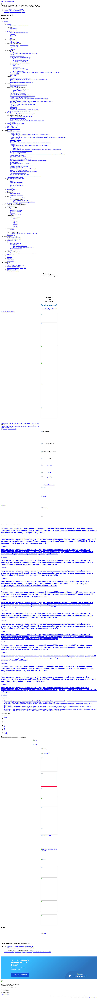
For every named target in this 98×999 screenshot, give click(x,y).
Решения (12, 219)
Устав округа (10, 263)
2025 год (15, 222)
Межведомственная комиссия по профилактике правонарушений (27, 120)
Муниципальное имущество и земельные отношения (24, 53)
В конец (6, 733)
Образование (13, 41)
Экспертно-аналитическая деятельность (23, 247)
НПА (14, 65)
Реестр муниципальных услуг (20, 200)
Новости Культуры (15, 80)
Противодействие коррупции (17, 185)
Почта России (13, 108)
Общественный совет (9, 254)
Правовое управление (15, 140)
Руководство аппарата (15, 214)
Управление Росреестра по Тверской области (21, 97)
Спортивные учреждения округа (18, 85)
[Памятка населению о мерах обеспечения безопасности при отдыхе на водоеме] (8, 429)
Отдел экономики (14, 141)
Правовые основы (11, 240)
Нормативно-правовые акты (17, 124)
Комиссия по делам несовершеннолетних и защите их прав (25, 175)
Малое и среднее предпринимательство (20, 57)
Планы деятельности (15, 243)
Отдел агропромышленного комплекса (20, 163)
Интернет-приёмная (15, 193)
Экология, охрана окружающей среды (20, 63)
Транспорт (12, 34)
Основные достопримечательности (19, 32)
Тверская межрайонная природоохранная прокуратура (24, 109)
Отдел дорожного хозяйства (17, 155)
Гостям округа (10, 31)
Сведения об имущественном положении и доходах (23, 233)
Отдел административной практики (19, 174)
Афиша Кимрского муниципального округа (21, 82)
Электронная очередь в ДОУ (17, 197)
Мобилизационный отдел (16, 167)
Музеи (11, 36)
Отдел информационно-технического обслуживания (23, 171)
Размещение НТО (14, 74)
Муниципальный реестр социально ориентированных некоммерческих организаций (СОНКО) (35, 72)
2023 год (15, 218)
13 (4, 729)
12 (4, 728)
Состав (8, 255)
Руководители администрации (15, 177)
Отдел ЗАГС (13, 144)
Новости (12, 181)
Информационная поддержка (20, 60)
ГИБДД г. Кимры (14, 105)
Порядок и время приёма (16, 195)
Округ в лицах (13, 28)
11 (4, 726)
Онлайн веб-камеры (12, 127)
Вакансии (12, 186)
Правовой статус (11, 206)
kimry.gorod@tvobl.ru (5, 994)
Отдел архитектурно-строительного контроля (22, 164)
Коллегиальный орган (18, 71)
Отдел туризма (14, 162)
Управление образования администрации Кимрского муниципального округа (30, 142)
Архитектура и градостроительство (19, 45)
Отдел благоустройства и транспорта (19, 152)
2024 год (15, 224)
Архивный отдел (14, 138)
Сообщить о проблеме (20, 974)
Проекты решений (14, 217)
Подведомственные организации (15, 178)
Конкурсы (15, 46)
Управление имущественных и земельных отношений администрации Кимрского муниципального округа (38, 137)
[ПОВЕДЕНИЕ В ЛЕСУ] (20, 426)
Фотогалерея (13, 30)
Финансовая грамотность (13, 129)
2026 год (15, 221)
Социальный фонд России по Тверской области (22, 96)
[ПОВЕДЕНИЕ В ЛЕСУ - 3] (7, 427)
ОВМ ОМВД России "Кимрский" (18, 100)
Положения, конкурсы (19, 146)
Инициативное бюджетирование (15, 123)
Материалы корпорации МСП (21, 69)
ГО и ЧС (9, 112)
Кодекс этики (10, 259)
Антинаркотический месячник (18, 119)
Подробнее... (4, 535)
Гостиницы (13, 35)
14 (4, 731)
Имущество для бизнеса (19, 68)
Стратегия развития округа (17, 56)
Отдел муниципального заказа (18, 156)
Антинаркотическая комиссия (17, 118)
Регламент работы (14, 230)
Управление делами (15, 133)
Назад (5, 717)
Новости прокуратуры (19, 90)
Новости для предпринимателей (21, 58)
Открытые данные (11, 189)
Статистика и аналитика (19, 61)
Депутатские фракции (15, 211)
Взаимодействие (11, 250)
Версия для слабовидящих (7, 1)
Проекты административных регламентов (24, 202)
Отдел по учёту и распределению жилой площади (23, 169)
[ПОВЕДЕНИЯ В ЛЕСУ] (20, 423)
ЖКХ (11, 47)
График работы (11, 191)
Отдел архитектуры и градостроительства (21, 158)
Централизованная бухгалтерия (18, 173)
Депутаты (12, 213)
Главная (6, 21)
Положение (10, 258)
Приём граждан (11, 235)
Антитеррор (13, 122)
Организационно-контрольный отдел (19, 170)
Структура (12, 208)
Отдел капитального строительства (19, 166)
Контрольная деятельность (20, 246)
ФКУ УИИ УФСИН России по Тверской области (22, 104)
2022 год (15, 226)
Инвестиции (13, 75)
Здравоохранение (14, 42)
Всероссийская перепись (16, 182)
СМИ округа (10, 126)
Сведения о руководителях (14, 239)
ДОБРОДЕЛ (89, 742)
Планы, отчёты (17, 148)
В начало (6, 715)
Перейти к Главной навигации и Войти (14, 10)
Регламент (9, 257)
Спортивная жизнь (15, 86)
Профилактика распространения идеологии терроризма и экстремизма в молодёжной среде (37, 149)
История (9, 24)
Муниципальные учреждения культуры (20, 78)
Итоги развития (14, 52)
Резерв (11, 188)
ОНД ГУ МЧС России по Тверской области (21, 102)
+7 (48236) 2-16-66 (49, 309)
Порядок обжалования (12, 270)
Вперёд (6, 732)
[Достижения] (7, 311)
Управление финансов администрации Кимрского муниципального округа (29, 134)
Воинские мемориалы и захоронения (19, 25)
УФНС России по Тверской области (19, 94)
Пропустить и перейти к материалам (13, 9)
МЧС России (13, 107)
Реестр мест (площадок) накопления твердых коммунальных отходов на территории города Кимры (39, 153)
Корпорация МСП (14, 64)
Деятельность (13, 244)
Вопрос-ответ (16, 67)
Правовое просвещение (19, 91)
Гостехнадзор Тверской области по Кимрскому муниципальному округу (29, 98)
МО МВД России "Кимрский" (18, 93)
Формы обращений (12, 269)
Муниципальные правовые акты (15, 265)
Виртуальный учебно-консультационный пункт (22, 113)
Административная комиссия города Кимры (21, 116)
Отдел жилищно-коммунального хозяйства (21, 151)
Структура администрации (14, 131)
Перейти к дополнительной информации (14, 12)
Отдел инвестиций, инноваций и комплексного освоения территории (28, 160)
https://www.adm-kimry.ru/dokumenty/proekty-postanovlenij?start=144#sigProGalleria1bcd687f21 (27, 952)
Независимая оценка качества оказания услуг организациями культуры (28, 79)
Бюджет (12, 54)
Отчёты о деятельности (16, 248)
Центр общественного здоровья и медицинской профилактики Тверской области (31, 101)
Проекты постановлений (13, 266)
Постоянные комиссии (16, 210)
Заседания (12, 229)
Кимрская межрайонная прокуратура (19, 89)
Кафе (11, 38)
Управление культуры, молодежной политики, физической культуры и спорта (30, 145)
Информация (10, 261)
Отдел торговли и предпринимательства (20, 159)
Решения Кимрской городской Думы (16, 268)
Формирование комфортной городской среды (19, 111)
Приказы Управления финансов (21, 135)
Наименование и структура (14, 237)
